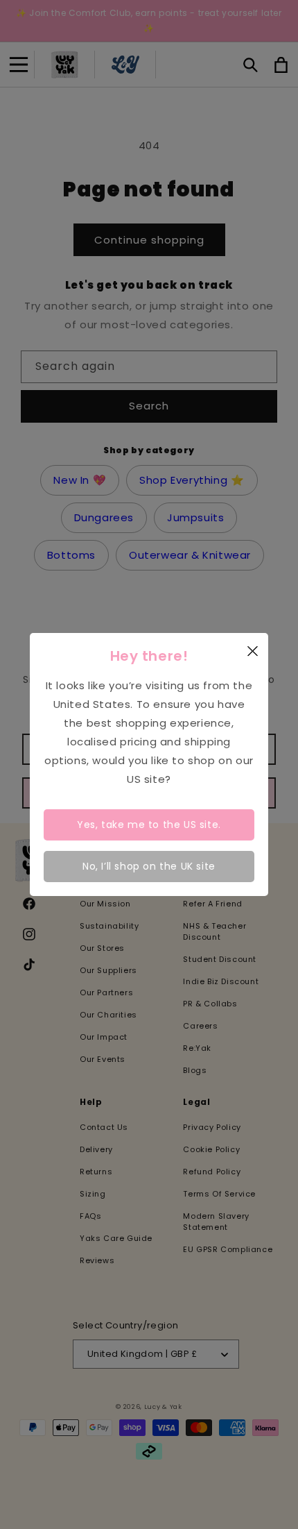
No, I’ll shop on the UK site (149, 866)
